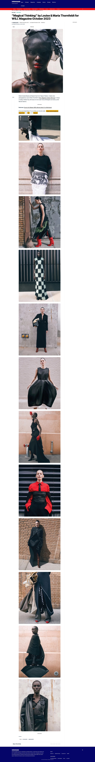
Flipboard (35, 113)
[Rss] (82, 9)
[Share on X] (16, 27)
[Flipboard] (81, 9)
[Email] (21, 27)
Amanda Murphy (31, 739)
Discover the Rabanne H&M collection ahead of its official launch (38, 107)
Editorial (14, 12)
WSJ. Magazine (16, 10)
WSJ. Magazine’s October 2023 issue (47, 97)
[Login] (78, 4)
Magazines (18, 12)
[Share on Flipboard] (19, 27)
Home (12, 10)
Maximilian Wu (15, 22)
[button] (80, 4)
